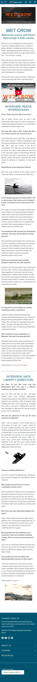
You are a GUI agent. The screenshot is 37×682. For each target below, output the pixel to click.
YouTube (16, 365)
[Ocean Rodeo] (16, 2)
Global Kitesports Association (21, 630)
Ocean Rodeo (9, 669)
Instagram (24, 365)
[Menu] (2, 2)
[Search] (6, 2)
